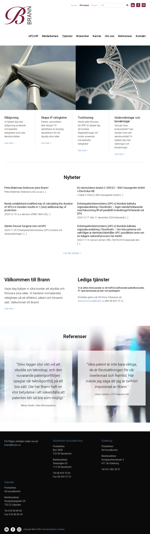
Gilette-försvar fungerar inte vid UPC (25, 226)
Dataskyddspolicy (49, 529)
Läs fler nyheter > (72, 253)
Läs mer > (9, 143)
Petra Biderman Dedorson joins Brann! (26, 187)
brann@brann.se (12, 445)
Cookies (61, 529)
